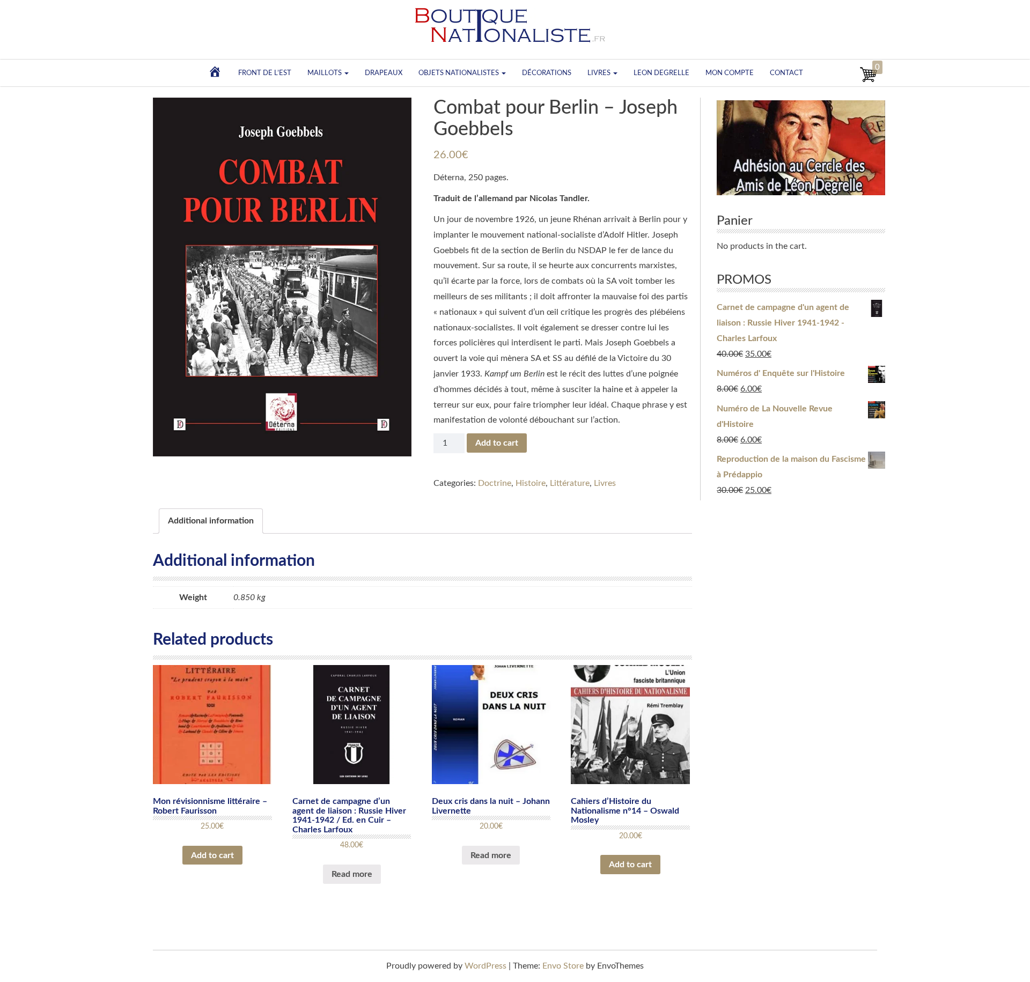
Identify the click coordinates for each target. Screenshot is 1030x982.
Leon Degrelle (661, 73)
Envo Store (563, 966)
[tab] (211, 521)
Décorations (546, 73)
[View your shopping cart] (868, 80)
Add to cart (496, 443)
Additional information (211, 520)
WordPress (485, 966)
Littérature (570, 483)
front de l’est (264, 73)
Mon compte (729, 73)
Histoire (531, 483)
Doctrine (494, 483)
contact (786, 73)
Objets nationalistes (459, 73)
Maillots (325, 73)
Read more (352, 874)
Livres (599, 73)
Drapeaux (383, 73)
